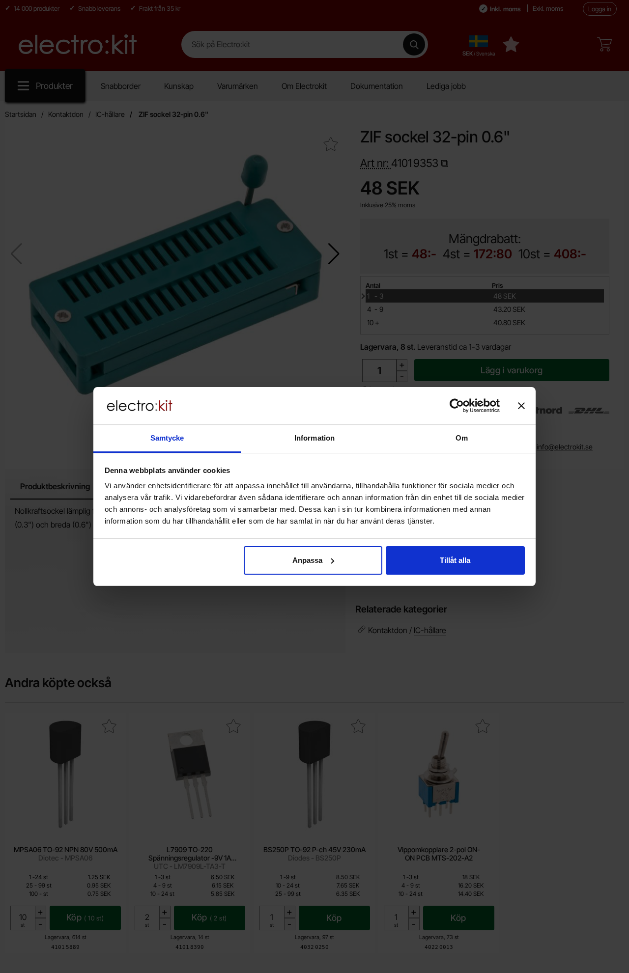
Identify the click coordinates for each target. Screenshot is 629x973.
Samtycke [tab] (167, 438)
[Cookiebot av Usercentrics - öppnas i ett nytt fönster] (457, 405)
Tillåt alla (455, 560)
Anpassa (307, 560)
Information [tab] (314, 438)
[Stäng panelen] (521, 405)
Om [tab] (462, 438)
